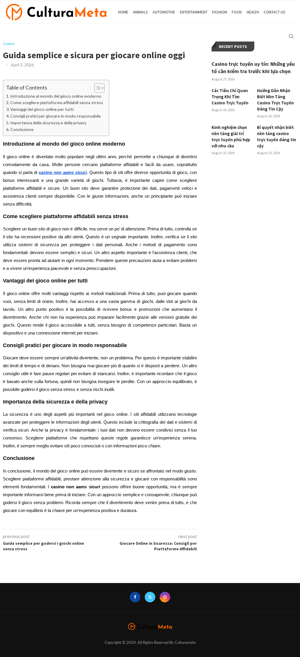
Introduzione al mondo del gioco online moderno (55, 96)
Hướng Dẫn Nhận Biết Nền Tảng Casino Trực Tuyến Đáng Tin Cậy (275, 100)
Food (237, 12)
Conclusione (22, 129)
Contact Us (274, 12)
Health (253, 12)
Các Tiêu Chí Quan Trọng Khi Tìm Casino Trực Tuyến (230, 97)
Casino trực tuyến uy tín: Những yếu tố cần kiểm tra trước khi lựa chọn (253, 68)
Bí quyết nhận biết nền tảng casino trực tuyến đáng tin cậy (276, 137)
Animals (140, 12)
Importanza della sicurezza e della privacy (48, 122)
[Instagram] (165, 597)
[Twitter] (150, 597)
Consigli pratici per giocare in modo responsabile (55, 115)
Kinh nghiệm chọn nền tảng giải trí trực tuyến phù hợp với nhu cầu (231, 137)
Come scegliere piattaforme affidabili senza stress (56, 102)
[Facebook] (135, 597)
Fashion (219, 12)
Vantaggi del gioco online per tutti (42, 109)
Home (123, 12)
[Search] (291, 36)
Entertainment (193, 12)
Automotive (164, 12)
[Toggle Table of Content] (96, 88)
